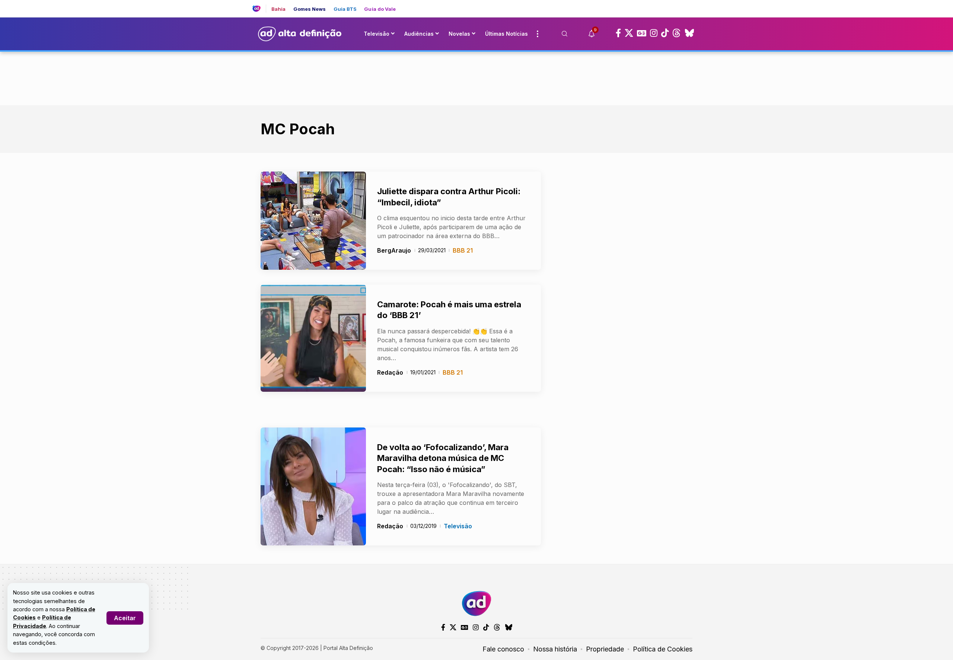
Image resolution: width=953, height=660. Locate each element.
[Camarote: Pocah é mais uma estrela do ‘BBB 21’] (313, 338)
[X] (629, 33)
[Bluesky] (689, 33)
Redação (390, 372)
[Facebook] (618, 33)
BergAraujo (394, 250)
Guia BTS (345, 9)
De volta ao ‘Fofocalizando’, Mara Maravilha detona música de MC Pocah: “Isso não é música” (443, 458)
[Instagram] (653, 33)
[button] (124, 618)
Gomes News (309, 9)
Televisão (458, 526)
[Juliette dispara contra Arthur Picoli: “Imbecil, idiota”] (313, 221)
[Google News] (641, 33)
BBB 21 (463, 250)
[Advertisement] (476, 77)
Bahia (278, 9)
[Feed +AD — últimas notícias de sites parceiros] (259, 8)
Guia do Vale (380, 9)
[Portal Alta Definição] (476, 603)
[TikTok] (664, 33)
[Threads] (676, 33)
